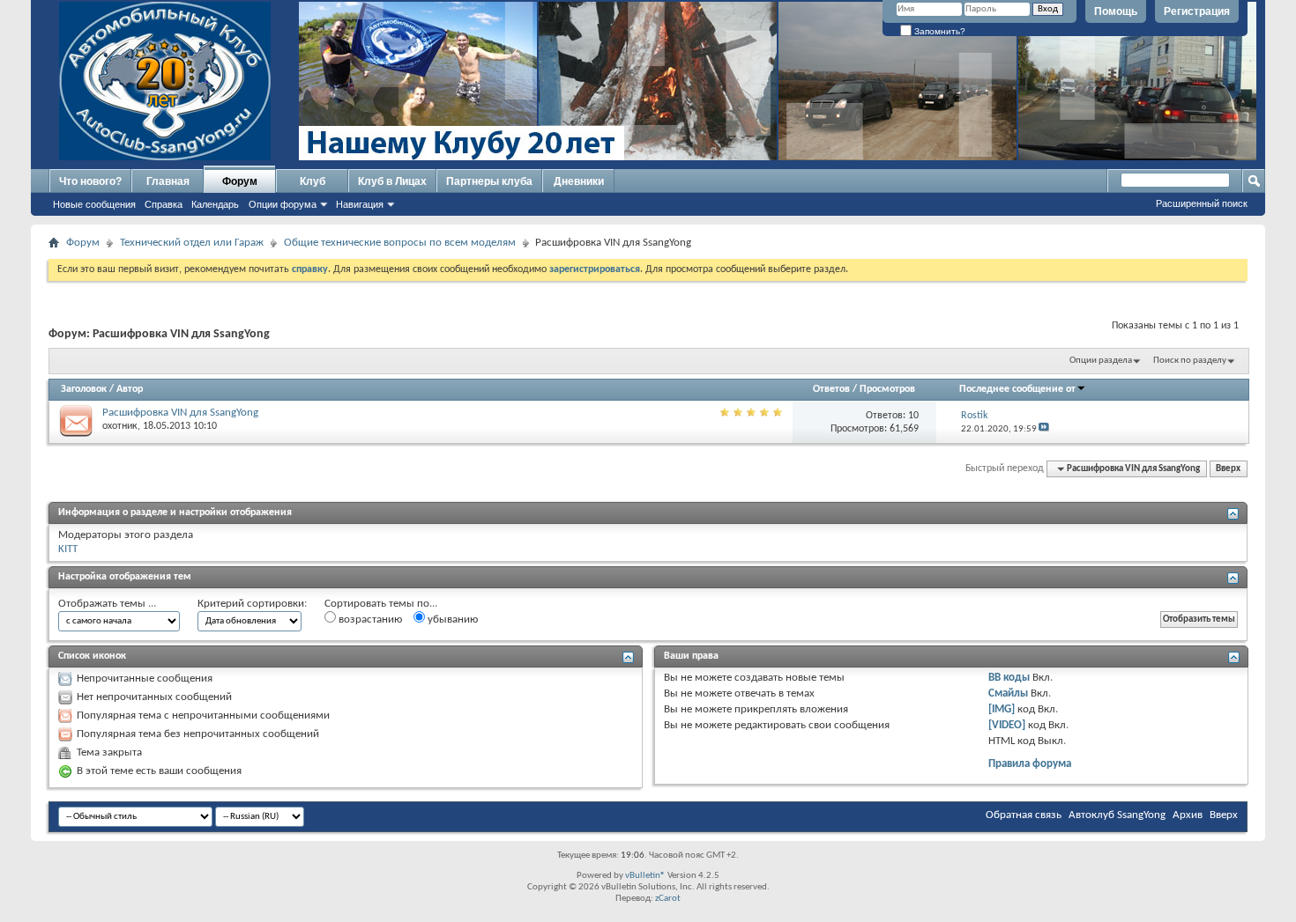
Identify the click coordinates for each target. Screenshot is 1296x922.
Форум (239, 181)
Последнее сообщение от (1017, 389)
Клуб (312, 181)
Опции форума (283, 204)
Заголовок (84, 389)
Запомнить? (938, 31)
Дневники (579, 181)
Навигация (360, 204)
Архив (1188, 815)
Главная (168, 181)
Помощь (1115, 11)
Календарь (215, 204)
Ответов (831, 389)
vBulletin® (645, 876)
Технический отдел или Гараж (192, 242)
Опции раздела (1100, 360)
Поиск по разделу (1189, 360)
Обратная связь (1023, 815)
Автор (129, 389)
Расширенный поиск (1202, 203)
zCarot (668, 899)
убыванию (451, 619)
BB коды (1009, 677)
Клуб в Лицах (392, 181)
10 (913, 415)
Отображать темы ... (107, 603)
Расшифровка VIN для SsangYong (180, 412)
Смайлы (1008, 693)
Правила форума (1029, 764)
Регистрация (1197, 11)
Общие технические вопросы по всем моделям (400, 242)
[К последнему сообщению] (1044, 429)
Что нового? (90, 181)
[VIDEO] (1006, 725)
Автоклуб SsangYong (1117, 815)
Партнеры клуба (489, 181)
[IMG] (1001, 709)
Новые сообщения (94, 204)
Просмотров (887, 389)
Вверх (1228, 469)
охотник (120, 426)
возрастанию (369, 619)
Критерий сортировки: (252, 603)
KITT (68, 549)
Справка (163, 204)
